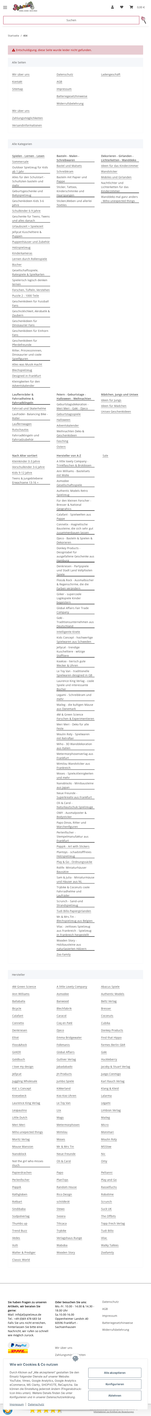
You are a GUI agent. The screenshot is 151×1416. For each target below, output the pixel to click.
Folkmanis (63, 1045)
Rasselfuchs (109, 1187)
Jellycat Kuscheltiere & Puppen (26, 234)
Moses (61, 1139)
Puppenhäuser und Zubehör (31, 242)
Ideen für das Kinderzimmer (119, 166)
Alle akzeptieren (115, 1372)
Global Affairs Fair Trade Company (73, 610)
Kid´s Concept (21, 1088)
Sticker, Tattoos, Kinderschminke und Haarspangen (70, 191)
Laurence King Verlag (26, 1103)
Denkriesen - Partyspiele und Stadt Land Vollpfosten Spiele (74, 570)
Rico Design (64, 1194)
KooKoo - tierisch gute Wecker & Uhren (71, 663)
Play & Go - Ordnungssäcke (74, 862)
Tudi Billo (107, 1230)
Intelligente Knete (68, 632)
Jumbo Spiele (65, 1081)
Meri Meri (18, 1125)
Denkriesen (19, 1030)
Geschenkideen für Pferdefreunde (24, 343)
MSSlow (106, 1146)
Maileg (105, 1117)
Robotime (107, 1194)
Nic (103, 1154)
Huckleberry (109, 1059)
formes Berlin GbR (113, 1045)
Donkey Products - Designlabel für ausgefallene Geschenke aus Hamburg (75, 554)
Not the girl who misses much (27, 1163)
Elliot (15, 1037)
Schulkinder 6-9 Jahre (26, 211)
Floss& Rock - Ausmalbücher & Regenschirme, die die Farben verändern (75, 584)
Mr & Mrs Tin (65, 1146)
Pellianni (106, 1172)
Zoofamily (107, 1252)
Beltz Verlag (109, 1001)
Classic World (21, 1260)
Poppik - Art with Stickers (73, 846)
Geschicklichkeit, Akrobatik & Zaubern (31, 313)
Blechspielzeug (22, 370)
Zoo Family (64, 954)
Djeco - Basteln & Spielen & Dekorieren (74, 540)
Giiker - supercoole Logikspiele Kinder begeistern (69, 598)
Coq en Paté (64, 1023)
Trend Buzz (19, 1230)
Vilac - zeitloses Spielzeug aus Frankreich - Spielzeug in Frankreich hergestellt (74, 931)
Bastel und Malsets (69, 166)
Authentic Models (112, 994)
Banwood (63, 1001)
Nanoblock (19, 1154)
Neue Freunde (66, 1154)
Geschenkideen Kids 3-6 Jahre (28, 203)
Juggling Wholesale (24, 1081)
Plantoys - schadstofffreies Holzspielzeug (74, 854)
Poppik (16, 1187)
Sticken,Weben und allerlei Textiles (74, 203)
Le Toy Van (64, 1103)
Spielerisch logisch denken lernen (29, 282)
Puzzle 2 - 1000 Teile (25, 295)
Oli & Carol (64, 1161)
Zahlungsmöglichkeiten (27, 118)
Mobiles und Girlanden (116, 177)
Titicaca (62, 1223)
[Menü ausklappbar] (5, 6)
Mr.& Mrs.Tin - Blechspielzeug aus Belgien (75, 919)
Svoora (61, 1216)
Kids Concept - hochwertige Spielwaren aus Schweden (75, 639)
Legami (105, 1103)
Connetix (18, 1023)
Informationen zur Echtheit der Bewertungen (114, 1412)
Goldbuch (18, 1059)
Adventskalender (68, 425)
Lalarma (106, 1096)
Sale (105, 455)
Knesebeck (19, 1096)
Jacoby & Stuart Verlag (115, 1066)
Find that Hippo (111, 1037)
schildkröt (63, 1201)
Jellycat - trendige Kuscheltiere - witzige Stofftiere (71, 651)
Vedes (16, 1238)
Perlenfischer (20, 1180)
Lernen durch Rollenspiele (29, 259)
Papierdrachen (22, 1172)
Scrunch (106, 1201)
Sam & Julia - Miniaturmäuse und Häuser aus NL (75, 879)
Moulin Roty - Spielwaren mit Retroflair (73, 736)
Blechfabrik (64, 1008)
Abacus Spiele (110, 986)
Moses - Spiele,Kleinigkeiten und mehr (75, 775)
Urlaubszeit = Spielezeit (27, 226)
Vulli (15, 1245)
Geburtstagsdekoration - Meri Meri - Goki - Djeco (73, 406)
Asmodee (63, 994)
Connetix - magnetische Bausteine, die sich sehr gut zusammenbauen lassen (75, 528)
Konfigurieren (115, 1384)
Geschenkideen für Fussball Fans (30, 303)
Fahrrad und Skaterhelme (29, 408)
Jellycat (16, 1074)
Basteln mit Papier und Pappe (72, 179)
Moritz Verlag (21, 1139)
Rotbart (17, 1201)
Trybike (61, 1230)
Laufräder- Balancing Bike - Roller (30, 416)
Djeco (60, 1030)
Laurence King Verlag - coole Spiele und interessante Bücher (75, 685)
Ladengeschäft (110, 74)
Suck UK (106, 1209)
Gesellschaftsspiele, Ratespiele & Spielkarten (28, 272)
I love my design (22, 1066)
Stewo (60, 1209)
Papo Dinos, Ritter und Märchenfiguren (71, 825)
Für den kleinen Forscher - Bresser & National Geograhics (74, 505)
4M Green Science (24, 986)
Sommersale (20, 161)
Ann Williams (20, 994)
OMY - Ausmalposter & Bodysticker (72, 815)
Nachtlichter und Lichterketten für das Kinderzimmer (115, 187)
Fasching (62, 441)
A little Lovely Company (72, 986)
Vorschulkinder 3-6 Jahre (28, 467)
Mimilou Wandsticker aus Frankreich (73, 766)
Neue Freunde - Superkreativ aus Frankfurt (74, 795)
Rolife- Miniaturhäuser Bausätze (72, 870)
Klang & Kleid (110, 1088)
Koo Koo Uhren (66, 1096)
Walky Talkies (110, 1245)
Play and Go (109, 1180)
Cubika (105, 1023)
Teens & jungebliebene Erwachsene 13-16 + (27, 480)
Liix (59, 1110)
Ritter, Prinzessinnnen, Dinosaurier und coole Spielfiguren (27, 355)
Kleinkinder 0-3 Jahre (26, 461)
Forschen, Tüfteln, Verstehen (31, 290)
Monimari (107, 1132)
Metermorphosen (68, 1125)
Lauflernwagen (22, 424)
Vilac (104, 1238)
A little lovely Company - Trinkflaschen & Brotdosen (74, 463)
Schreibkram (65, 171)
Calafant (17, 1016)
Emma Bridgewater (69, 1037)
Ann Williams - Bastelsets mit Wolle (73, 473)
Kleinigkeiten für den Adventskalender (26, 383)
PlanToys (62, 1180)
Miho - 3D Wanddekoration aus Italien (74, 746)
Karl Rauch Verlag (112, 1081)
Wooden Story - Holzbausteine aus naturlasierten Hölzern (72, 945)
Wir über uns (20, 74)
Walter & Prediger (24, 1252)
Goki (104, 1052)
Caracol (61, 1016)
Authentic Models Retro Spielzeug (72, 493)
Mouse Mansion (22, 1146)
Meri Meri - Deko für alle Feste (73, 726)
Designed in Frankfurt (26, 376)
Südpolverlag (20, 1216)
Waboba (62, 1245)
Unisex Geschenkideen (116, 411)
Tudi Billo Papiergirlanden (74, 911)
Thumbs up (19, 1223)
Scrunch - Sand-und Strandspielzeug (70, 903)
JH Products (64, 1074)
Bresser (106, 1008)
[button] (112, 7)
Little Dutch (19, 1117)
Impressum (17, 1404)
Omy (104, 1161)
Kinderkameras (22, 253)
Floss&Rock (19, 1045)
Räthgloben (19, 1194)
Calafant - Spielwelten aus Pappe (74, 516)
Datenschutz (36, 1404)
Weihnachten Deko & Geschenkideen (70, 433)
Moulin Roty (109, 1139)
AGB (59, 82)
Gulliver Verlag (66, 1059)
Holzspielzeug (21, 247)
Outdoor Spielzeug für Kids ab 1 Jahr (30, 169)
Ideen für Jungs (111, 400)
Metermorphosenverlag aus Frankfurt (75, 756)
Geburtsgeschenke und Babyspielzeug (27, 193)
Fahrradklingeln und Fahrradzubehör (25, 437)
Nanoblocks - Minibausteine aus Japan (75, 785)
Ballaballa (18, 1001)
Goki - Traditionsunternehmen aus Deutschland (75, 622)
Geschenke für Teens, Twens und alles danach (31, 218)
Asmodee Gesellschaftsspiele (69, 483)
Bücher (17, 264)
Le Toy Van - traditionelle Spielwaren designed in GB (74, 673)
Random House (67, 1187)
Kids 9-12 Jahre (22, 472)
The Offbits (108, 1216)
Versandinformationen (27, 125)
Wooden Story (66, 1252)
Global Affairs (66, 1052)
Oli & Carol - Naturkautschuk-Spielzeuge (75, 805)
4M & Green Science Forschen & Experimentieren (75, 716)
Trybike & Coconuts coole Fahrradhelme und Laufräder (73, 891)
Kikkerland (64, 1088)
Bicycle (16, 1008)
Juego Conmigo (111, 1074)
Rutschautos (20, 429)
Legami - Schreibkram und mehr (74, 697)
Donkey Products (112, 1030)
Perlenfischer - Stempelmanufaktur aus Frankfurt (72, 836)
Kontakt (17, 82)
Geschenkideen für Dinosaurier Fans (24, 323)
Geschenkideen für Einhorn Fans (30, 333)
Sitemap (17, 89)
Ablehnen (114, 1395)
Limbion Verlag (111, 1110)
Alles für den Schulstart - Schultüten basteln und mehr (28, 181)
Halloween (63, 420)
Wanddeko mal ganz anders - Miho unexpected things (119, 199)
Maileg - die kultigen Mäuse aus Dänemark (75, 707)
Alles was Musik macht (27, 364)
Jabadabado (64, 1066)
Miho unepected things (27, 1132)
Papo (60, 1172)
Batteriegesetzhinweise (72, 96)
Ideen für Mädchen (113, 406)
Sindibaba (19, 1209)
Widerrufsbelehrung (70, 103)
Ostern (61, 447)
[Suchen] (143, 20)
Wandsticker (109, 171)
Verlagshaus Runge (69, 1238)
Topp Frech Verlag (113, 1223)
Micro (105, 1125)
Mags (60, 1117)
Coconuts (107, 1016)
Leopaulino (19, 1110)
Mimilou (62, 1132)
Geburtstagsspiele (69, 414)
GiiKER (16, 1052)
